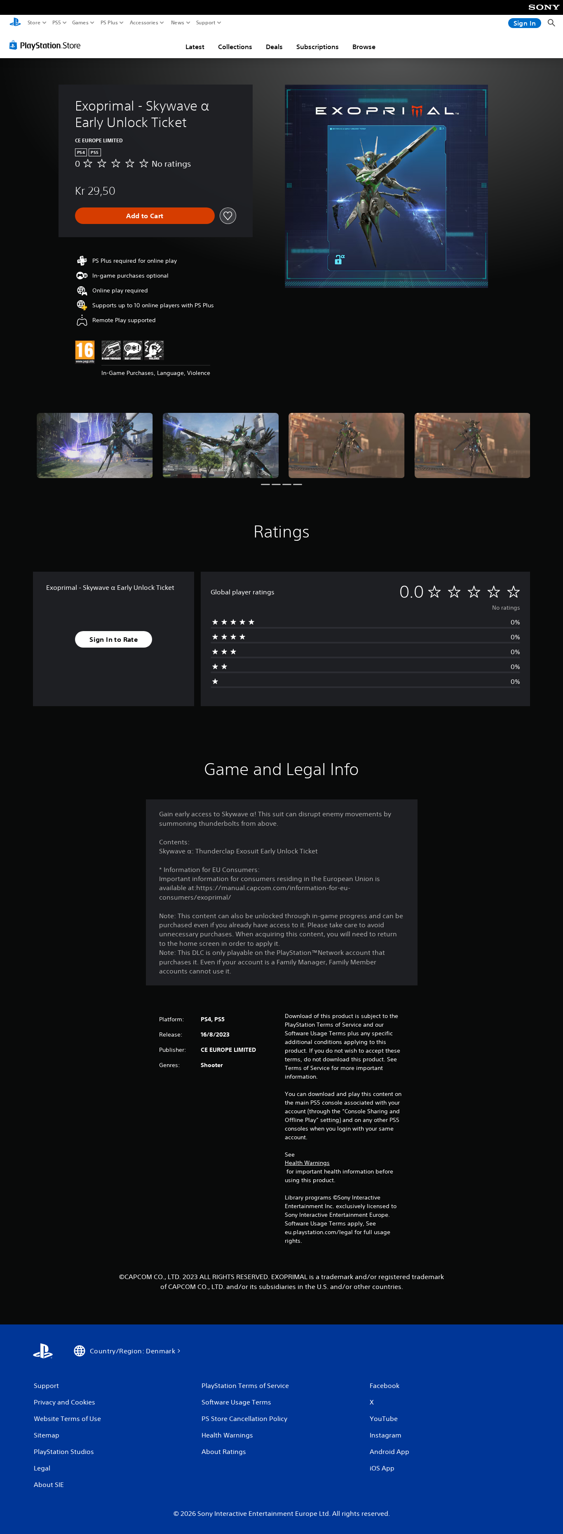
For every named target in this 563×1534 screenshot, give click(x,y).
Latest (194, 46)
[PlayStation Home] (15, 23)
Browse (363, 46)
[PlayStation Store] (47, 45)
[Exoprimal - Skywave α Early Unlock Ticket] (95, 445)
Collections (235, 46)
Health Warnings (307, 1162)
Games (80, 22)
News (178, 22)
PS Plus (109, 22)
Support (206, 22)
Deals (274, 46)
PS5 (56, 22)
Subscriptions (317, 46)
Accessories (144, 22)
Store (34, 22)
